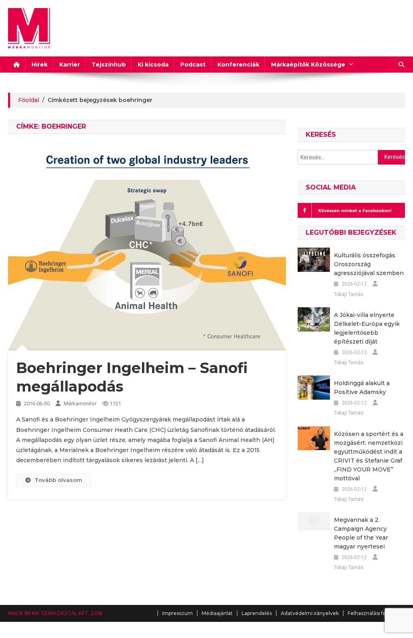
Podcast (193, 64)
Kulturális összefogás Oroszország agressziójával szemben (369, 264)
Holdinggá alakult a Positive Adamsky (362, 387)
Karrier (69, 64)
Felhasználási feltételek (376, 613)
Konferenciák (238, 64)
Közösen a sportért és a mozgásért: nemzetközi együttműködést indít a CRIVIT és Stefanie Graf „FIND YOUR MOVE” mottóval (368, 456)
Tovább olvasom (58, 480)
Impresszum (177, 613)
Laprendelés (257, 613)
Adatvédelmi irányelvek (310, 613)
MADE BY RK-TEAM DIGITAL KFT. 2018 (55, 613)
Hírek (39, 64)
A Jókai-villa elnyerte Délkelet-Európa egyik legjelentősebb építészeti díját (367, 328)
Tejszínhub (109, 64)
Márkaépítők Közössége (308, 64)
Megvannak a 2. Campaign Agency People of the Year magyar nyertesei (361, 533)
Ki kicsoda (153, 64)
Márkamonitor (80, 403)
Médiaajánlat (217, 613)
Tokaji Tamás (348, 294)
